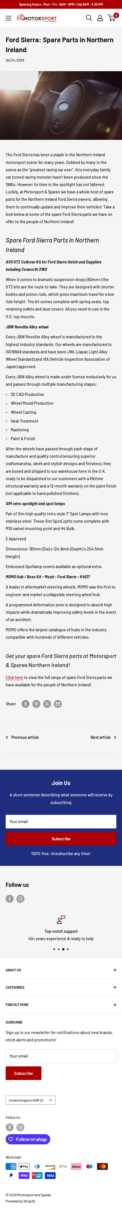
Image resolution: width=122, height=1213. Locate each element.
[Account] (100, 18)
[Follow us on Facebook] (10, 899)
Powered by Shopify (20, 1201)
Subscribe (61, 838)
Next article (101, 737)
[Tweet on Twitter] (47, 704)
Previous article (25, 737)
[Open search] (89, 18)
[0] (111, 17)
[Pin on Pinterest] (36, 704)
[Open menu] (8, 18)
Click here (14, 677)
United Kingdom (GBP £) (26, 1100)
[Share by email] (58, 704)
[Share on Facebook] (26, 704)
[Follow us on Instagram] (20, 899)
